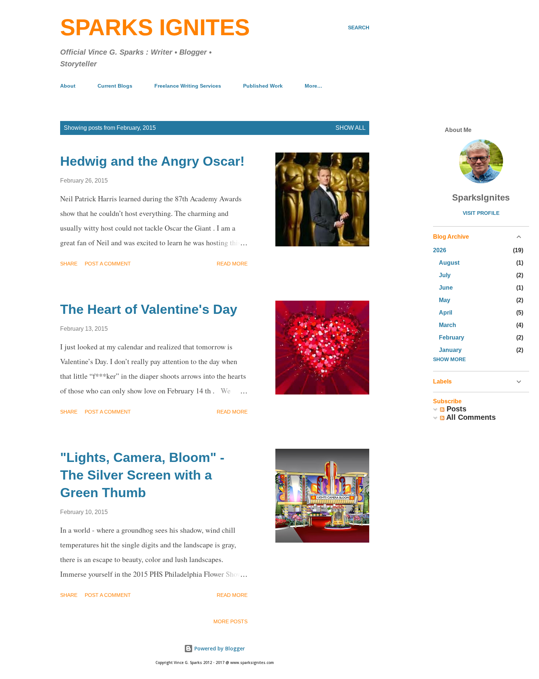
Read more (232, 264)
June (446, 288)
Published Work (263, 86)
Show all (351, 128)
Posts (455, 409)
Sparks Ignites (155, 27)
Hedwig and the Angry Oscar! (152, 161)
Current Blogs (115, 86)
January (450, 350)
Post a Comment (108, 264)
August (449, 263)
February (451, 337)
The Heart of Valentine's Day (148, 309)
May (444, 300)
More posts (230, 621)
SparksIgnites (481, 197)
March (447, 325)
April (445, 312)
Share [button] (68, 264)
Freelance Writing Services (187, 86)
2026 (439, 250)
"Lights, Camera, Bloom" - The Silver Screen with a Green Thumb (142, 475)
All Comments (470, 417)
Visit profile (481, 213)
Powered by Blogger (219, 648)
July (445, 275)
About (68, 86)
